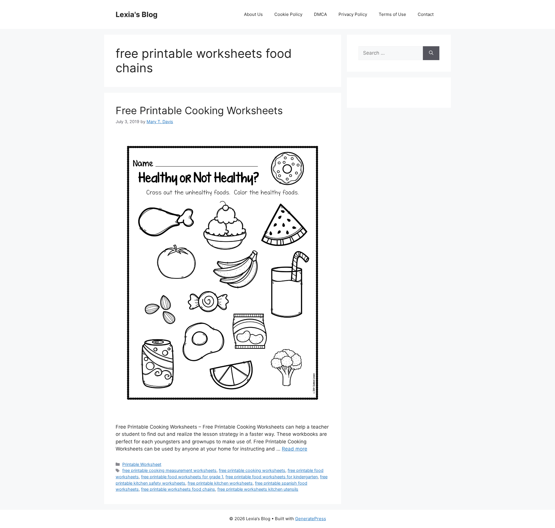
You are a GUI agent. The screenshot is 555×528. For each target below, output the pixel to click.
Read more (294, 449)
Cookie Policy (288, 14)
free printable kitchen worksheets (220, 483)
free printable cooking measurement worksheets (169, 470)
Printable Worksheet (141, 464)
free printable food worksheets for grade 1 (182, 476)
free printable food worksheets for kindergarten (271, 476)
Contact (426, 14)
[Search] (431, 53)
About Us (253, 14)
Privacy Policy (352, 14)
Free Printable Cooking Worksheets (199, 110)
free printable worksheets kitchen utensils (257, 489)
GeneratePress (310, 518)
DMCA (320, 14)
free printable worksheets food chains (178, 489)
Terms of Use (392, 14)
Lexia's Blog (137, 14)
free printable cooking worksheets (252, 470)
